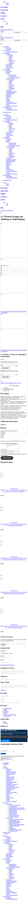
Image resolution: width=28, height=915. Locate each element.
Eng (4, 21)
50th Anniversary (13, 811)
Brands (15, 679)
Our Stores (7, 679)
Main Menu (6, 762)
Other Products (6, 107)
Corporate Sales (9, 670)
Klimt (10, 58)
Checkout (8, 758)
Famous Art (9, 54)
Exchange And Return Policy (10, 672)
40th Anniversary (13, 810)
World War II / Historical (12, 106)
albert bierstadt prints (14, 823)
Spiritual (8, 68)
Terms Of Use (20, 672)
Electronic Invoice (14, 673)
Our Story (8, 48)
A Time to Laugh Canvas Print (16, 819)
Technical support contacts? (7, 685)
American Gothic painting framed (16, 824)
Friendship (8, 90)
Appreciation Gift (13, 831)
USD (4, 1)
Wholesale (3, 699)
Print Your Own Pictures (11, 51)
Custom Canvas (7, 50)
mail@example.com (5, 662)
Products (5, 802)
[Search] (14, 760)
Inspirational (9, 64)
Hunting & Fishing (10, 93)
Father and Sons (13, 75)
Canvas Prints (6, 53)
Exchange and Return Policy (7, 702)
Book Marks (9, 108)
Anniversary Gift (13, 814)
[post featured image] (2, 476)
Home (4, 766)
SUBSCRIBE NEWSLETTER (9, 730)
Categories (5, 764)
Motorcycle (8, 66)
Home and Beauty (10, 786)
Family (7, 73)
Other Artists (12, 60)
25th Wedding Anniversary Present (17, 809)
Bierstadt (11, 55)
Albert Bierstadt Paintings (15, 822)
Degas (10, 57)
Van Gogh (11, 63)
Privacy (2, 701)
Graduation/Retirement (11, 91)
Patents (8, 99)
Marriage (8, 95)
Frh (7, 24)
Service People (9, 67)
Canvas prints (9, 818)
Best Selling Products (11, 771)
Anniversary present (13, 816)
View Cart (3, 758)
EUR (7, 4)
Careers (11, 679)
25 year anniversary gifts (14, 805)
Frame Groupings (14, 488)
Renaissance (12, 87)
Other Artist (12, 85)
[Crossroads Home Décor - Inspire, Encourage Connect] (7, 29)
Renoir (10, 62)
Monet (10, 59)
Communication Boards (11, 109)
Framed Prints (6, 69)
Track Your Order (5, 696)
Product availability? (9, 687)
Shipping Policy (17, 702)
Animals (8, 72)
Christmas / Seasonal (11, 773)
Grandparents (12, 76)
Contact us (3, 698)
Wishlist (2, 697)
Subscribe (3, 644)
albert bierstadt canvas (14, 820)
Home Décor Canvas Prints (12, 787)
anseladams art (12, 828)
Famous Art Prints (10, 78)
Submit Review (7, 458)
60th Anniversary (13, 813)
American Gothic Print (14, 825)
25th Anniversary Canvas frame (16, 807)
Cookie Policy (6, 673)
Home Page (6, 46)
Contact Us (8, 49)
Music (7, 98)
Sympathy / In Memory (11, 103)
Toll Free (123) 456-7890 (6, 657)
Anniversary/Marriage (14, 815)
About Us (3, 679)
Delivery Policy (16, 670)
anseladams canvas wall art (15, 829)
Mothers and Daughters (14, 77)
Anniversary (9, 71)
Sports (7, 104)
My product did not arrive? (11, 686)
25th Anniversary (13, 806)
